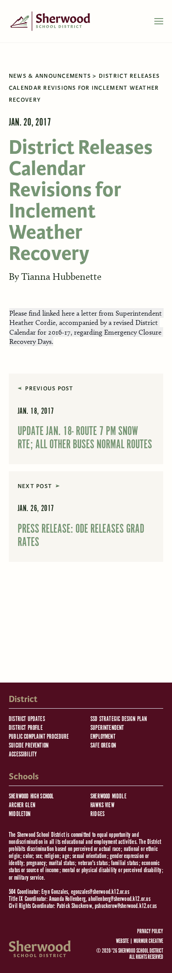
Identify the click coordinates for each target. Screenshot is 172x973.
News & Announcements (50, 76)
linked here (58, 313)
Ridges (97, 814)
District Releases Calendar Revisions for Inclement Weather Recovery (84, 88)
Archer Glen (22, 805)
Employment (103, 737)
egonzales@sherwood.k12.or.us (100, 892)
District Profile (26, 728)
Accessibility (23, 754)
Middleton (20, 814)
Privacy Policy (150, 932)
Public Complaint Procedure (39, 737)
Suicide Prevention (29, 745)
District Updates (27, 719)
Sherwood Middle (108, 796)
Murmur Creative (148, 941)
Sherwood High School (31, 796)
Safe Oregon (103, 745)
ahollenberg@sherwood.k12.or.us (119, 899)
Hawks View (102, 805)
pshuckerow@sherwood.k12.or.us (126, 906)
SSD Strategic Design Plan (118, 719)
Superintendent (107, 728)
